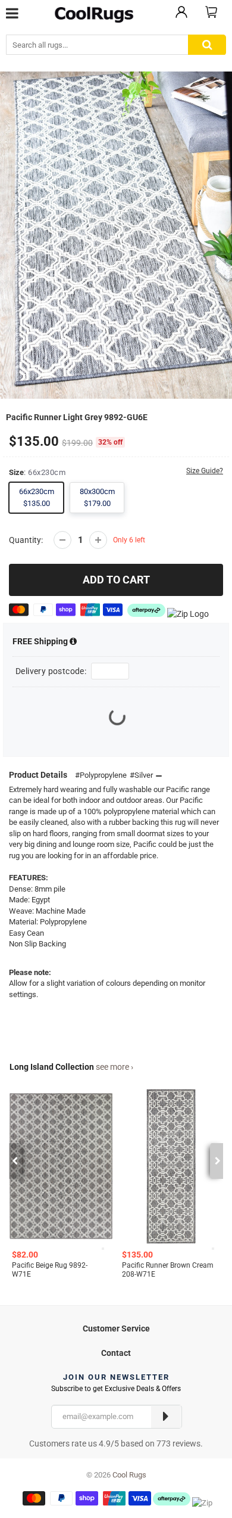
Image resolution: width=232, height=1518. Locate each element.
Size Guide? (204, 470)
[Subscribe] (166, 1416)
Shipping (41, 641)
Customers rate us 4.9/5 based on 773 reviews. (116, 1443)
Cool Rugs (129, 1474)
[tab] (116, 1327)
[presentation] (14, 1161)
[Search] (207, 45)
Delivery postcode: (50, 671)
